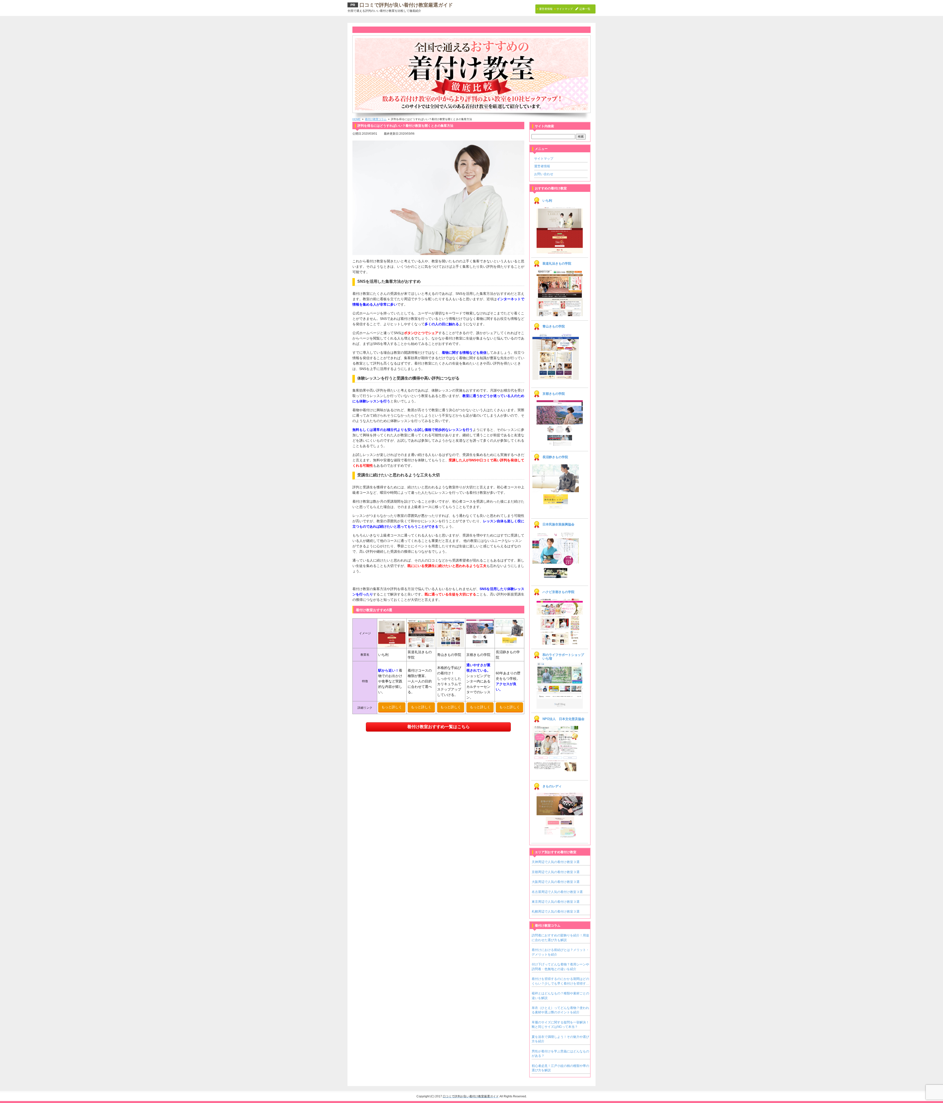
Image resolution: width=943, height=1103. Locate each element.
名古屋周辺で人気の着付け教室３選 (557, 892)
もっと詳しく (391, 707)
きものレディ (552, 786)
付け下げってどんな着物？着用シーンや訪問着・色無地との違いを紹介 (560, 966)
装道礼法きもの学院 (556, 263)
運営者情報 (542, 166)
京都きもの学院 (553, 394)
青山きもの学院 (553, 326)
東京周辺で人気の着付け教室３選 (556, 902)
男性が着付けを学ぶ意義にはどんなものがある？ (560, 1053)
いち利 (547, 200)
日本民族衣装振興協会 (558, 524)
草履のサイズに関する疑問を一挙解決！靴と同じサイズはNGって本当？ (560, 1024)
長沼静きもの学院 (555, 457)
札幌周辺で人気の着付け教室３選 (556, 911)
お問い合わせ (543, 174)
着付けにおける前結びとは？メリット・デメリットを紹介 (560, 952)
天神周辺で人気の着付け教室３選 (556, 862)
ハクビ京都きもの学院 (558, 592)
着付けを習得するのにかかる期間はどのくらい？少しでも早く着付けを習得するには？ (560, 981)
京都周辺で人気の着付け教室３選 (556, 872)
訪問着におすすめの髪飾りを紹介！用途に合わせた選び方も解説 (560, 937)
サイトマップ (543, 158)
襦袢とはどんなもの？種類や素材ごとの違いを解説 (560, 995)
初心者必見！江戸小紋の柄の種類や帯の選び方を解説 (560, 1068)
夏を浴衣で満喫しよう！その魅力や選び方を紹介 (560, 1039)
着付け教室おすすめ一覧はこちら (438, 726)
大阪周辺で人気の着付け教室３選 (556, 882)
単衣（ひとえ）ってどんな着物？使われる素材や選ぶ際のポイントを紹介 (560, 1010)
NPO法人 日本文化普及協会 (563, 719)
